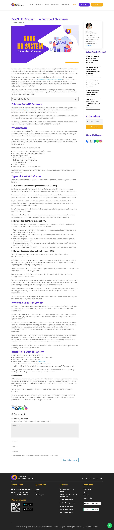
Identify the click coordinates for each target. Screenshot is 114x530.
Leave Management (66, 512)
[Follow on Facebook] (90, 478)
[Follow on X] (86, 478)
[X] (16, 408)
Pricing (47, 4)
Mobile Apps (65, 4)
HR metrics (41, 362)
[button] (109, 525)
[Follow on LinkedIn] (82, 478)
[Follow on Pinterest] (101, 478)
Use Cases (87, 489)
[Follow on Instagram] (93, 478)
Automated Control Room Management (68, 495)
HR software (23, 110)
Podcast (86, 495)
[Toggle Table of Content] (75, 99)
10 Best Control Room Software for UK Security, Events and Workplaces (92, 59)
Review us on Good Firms (92, 503)
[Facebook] (13, 408)
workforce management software (49, 79)
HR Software (23, 23)
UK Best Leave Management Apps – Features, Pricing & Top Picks (93, 102)
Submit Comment (70, 460)
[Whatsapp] (22, 408)
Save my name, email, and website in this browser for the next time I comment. (35, 455)
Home (31, 4)
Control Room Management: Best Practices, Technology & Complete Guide (93, 82)
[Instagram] (26, 408)
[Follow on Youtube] (97, 478)
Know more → (90, 45)
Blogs (85, 492)
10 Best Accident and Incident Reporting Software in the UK (92, 92)
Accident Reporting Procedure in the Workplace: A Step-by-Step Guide (93, 70)
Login (74, 4)
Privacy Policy (88, 498)
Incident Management (67, 503)
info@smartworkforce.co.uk (23, 489)
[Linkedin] (19, 408)
